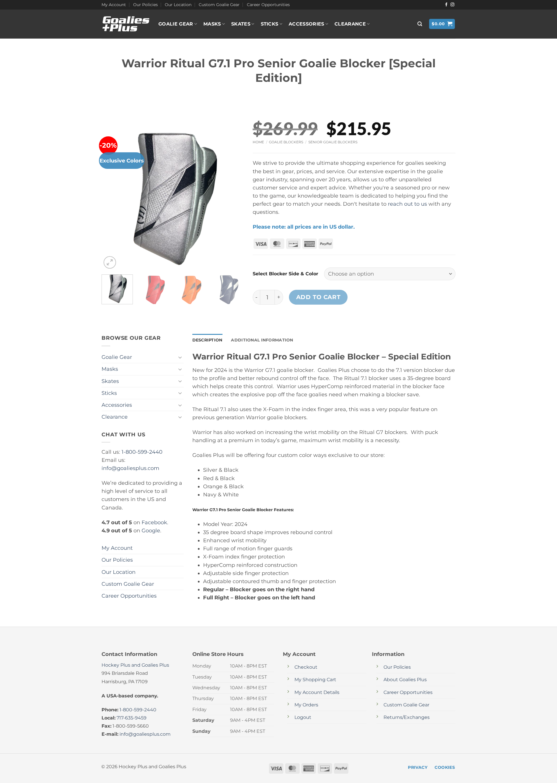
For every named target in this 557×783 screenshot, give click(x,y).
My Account (114, 4)
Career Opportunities (268, 4)
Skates (240, 24)
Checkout (305, 667)
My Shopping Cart (315, 679)
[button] (419, 24)
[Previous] (111, 199)
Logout (302, 717)
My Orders (306, 705)
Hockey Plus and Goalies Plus (135, 665)
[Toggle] (180, 357)
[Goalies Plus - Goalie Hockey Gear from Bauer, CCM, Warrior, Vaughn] (126, 24)
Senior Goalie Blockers (332, 142)
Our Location (178, 4)
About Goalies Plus (405, 679)
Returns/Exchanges (407, 717)
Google (151, 530)
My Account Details (316, 692)
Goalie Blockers (286, 142)
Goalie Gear (175, 24)
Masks (212, 24)
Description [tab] (207, 340)
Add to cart (318, 297)
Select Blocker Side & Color (285, 273)
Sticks (269, 24)
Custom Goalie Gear (219, 4)
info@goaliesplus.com (130, 468)
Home (258, 142)
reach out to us (407, 204)
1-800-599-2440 (142, 452)
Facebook (154, 522)
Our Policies (145, 4)
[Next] (234, 199)
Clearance (350, 24)
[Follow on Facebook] (446, 5)
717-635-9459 (132, 718)
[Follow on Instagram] (452, 5)
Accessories (306, 24)
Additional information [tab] (262, 340)
